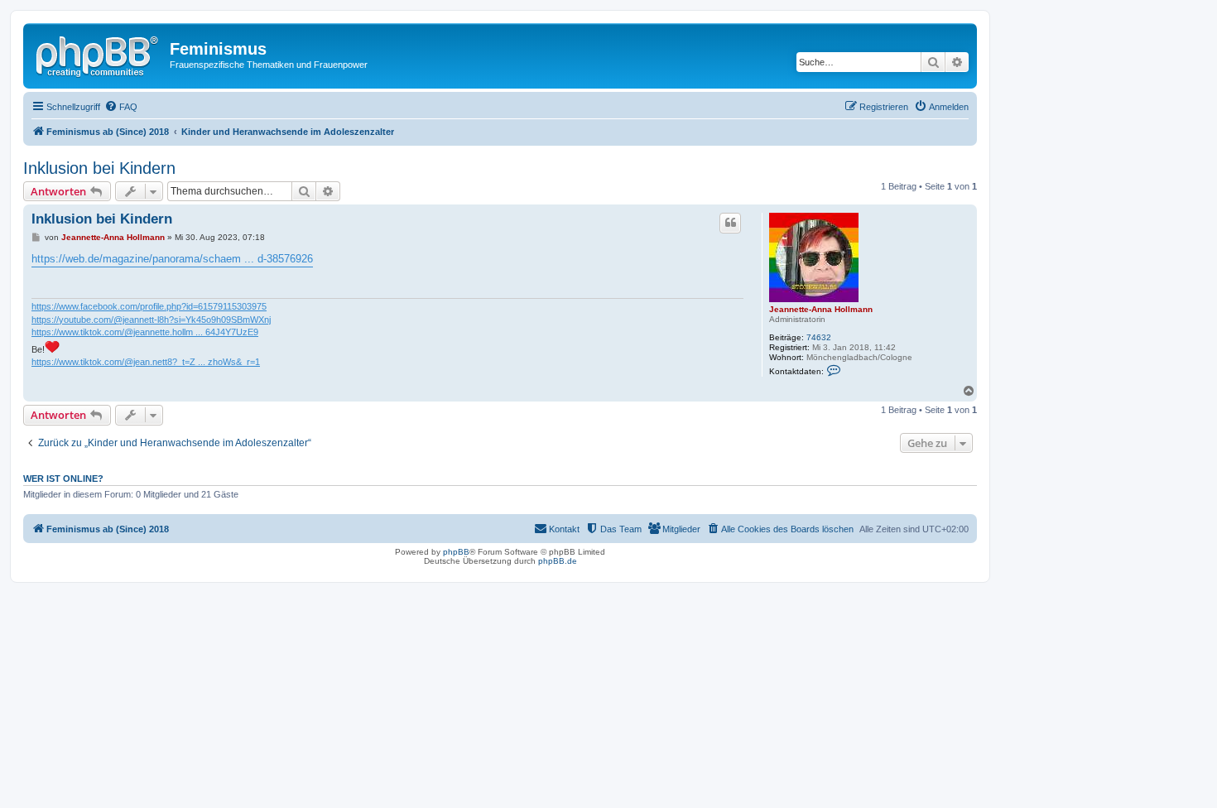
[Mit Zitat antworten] (730, 223)
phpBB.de (557, 560)
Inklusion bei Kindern (99, 168)
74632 (818, 337)
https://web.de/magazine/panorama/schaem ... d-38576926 (172, 258)
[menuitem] (120, 107)
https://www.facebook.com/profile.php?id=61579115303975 (149, 306)
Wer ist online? (63, 478)
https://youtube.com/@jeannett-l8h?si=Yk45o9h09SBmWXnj (151, 320)
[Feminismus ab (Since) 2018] (98, 53)
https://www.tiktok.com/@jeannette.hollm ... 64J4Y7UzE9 (144, 332)
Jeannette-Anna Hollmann (821, 309)
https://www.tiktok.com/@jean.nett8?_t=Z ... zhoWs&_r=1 (145, 362)
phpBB (456, 551)
